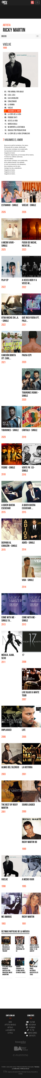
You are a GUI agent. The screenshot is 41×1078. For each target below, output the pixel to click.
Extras (10, 1033)
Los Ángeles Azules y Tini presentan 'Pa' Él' (20, 948)
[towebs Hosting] (20, 1042)
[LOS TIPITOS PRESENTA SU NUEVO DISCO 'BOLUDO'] (6, 940)
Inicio (10, 1022)
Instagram (32, 1025)
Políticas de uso (24, 1068)
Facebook (32, 1027)
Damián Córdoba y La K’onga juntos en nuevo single (20, 969)
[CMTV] (4, 2)
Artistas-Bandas (10, 1025)
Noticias (10, 1027)
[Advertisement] (19, 994)
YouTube (32, 1022)
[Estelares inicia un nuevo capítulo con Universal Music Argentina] (6, 962)
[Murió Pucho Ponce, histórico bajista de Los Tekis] (33, 962)
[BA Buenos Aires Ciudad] (20, 1049)
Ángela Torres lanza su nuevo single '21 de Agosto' (34, 948)
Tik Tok (32, 1030)
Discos (4, 36)
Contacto (32, 1036)
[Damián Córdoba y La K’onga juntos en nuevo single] (19, 962)
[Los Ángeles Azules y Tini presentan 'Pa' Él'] (19, 940)
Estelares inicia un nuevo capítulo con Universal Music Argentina (7, 970)
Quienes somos (32, 1033)
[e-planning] (20, 1055)
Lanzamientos (10, 1030)
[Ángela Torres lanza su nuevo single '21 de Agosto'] (33, 940)
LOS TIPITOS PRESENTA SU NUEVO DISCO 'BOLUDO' (6, 948)
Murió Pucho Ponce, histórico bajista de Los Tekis (34, 970)
